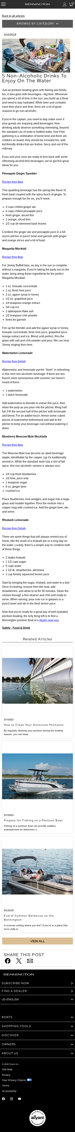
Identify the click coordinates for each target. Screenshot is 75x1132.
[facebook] (3, 1099)
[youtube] (19, 1099)
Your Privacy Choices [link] (14, 1080)
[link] (37, 1017)
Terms (5, 1085)
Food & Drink (21, 627)
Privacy (6, 1075)
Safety (6, 627)
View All (37, 941)
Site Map (7, 1069)
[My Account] (64, 4)
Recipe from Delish (14, 361)
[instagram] (11, 1099)
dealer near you (49, 620)
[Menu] (3, 4)
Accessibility (9, 1091)
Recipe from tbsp (12, 181)
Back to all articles (13, 15)
